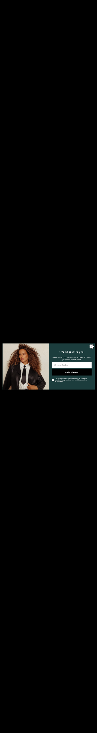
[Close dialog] (91, 346)
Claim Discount (71, 372)
